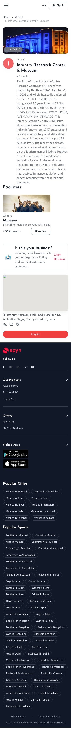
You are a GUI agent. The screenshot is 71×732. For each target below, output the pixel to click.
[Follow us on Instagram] (11, 367)
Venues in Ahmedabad (46, 491)
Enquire (35, 334)
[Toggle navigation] (5, 5)
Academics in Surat (48, 575)
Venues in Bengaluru (43, 505)
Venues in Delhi (14, 511)
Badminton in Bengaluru (50, 627)
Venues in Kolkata (44, 518)
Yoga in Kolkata (14, 700)
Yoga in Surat (13, 581)
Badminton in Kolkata (18, 706)
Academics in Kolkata (18, 693)
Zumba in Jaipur (45, 621)
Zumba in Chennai (43, 686)
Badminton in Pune (41, 601)
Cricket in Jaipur (37, 607)
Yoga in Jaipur (43, 614)
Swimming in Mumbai (18, 548)
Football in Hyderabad (49, 660)
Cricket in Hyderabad (18, 660)
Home (6, 17)
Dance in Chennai (16, 686)
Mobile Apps (11, 444)
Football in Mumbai (17, 535)
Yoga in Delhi (13, 653)
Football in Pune (15, 594)
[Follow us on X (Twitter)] (25, 367)
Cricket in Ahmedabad (50, 548)
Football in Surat (15, 588)
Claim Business (59, 257)
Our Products (12, 380)
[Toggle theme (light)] (44, 5)
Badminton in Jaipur (17, 621)
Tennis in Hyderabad (53, 667)
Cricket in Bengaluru (45, 634)
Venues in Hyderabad (43, 511)
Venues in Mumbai (16, 491)
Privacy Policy (18, 716)
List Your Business (13, 428)
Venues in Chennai (16, 518)
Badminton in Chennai (46, 680)
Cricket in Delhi (14, 647)
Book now (41, 231)
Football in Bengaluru (18, 627)
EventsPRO (9, 399)
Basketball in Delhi (38, 653)
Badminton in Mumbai (44, 542)
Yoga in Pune (13, 607)
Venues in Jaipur (15, 505)
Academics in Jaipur (17, 614)
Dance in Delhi (39, 647)
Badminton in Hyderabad (20, 667)
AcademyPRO (10, 386)
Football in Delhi (44, 640)
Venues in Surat (14, 498)
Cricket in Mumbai (45, 535)
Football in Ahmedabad (19, 561)
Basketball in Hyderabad (19, 673)
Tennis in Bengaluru (17, 640)
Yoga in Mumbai (15, 542)
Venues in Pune (39, 498)
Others (7, 415)
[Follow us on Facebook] (3, 367)
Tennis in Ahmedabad (18, 575)
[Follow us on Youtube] (32, 367)
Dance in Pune (14, 601)
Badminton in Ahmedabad (20, 568)
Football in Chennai (51, 673)
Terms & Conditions (49, 716)
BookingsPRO (10, 392)
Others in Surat (40, 588)
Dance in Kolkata (40, 700)
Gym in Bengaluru (16, 634)
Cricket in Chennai (16, 680)
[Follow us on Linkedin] (18, 367)
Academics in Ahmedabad (20, 555)
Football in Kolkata (47, 693)
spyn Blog (8, 421)
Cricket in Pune (40, 594)
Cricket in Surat (37, 581)
